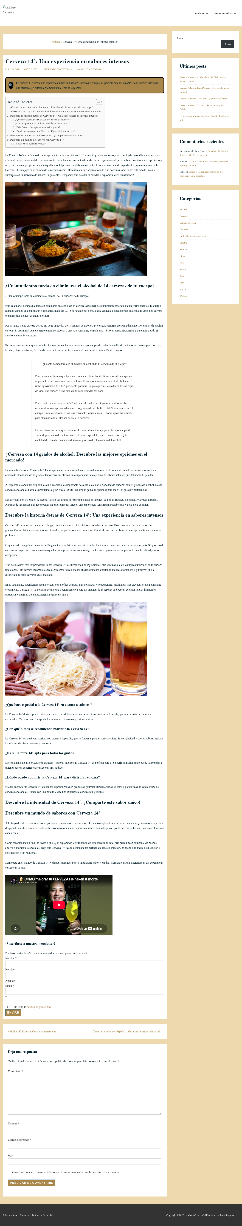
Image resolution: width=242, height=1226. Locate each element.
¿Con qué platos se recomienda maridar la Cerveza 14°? (42, 123)
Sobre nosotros (223, 13)
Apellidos (10, 980)
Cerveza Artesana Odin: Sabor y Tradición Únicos (203, 98)
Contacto (24, 1215)
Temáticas (198, 13)
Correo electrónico (18, 1139)
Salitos (183, 269)
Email (9, 985)
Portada (55, 41)
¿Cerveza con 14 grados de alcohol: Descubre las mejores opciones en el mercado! (56, 111)
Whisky (183, 296)
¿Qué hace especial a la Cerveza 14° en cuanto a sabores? (43, 119)
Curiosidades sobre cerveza (193, 236)
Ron (182, 262)
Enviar (13, 1012)
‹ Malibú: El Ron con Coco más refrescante (32, 1031)
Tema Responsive (228, 1215)
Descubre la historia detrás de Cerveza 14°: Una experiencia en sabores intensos (54, 115)
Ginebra (183, 242)
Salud (182, 276)
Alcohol (183, 209)
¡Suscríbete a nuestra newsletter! (31, 143)
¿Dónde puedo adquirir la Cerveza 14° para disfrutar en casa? (45, 131)
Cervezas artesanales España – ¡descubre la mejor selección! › (127, 1031)
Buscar (180, 38)
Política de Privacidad (42, 1215)
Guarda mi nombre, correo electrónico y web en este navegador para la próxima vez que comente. (66, 1172)
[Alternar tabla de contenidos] (98, 102)
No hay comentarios (89, 69)
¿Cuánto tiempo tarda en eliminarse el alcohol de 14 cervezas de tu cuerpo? (51, 107)
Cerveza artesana (188, 222)
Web (10, 1156)
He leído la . (32, 1007)
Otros (182, 255)
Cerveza (65, 69)
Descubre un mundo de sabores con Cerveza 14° (37, 139)
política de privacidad (39, 1007)
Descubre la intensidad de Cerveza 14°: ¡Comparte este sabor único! (47, 135)
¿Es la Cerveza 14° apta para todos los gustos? (37, 127)
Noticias (184, 249)
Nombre (10, 969)
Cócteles (184, 229)
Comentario (15, 1071)
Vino (182, 282)
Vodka (183, 289)
